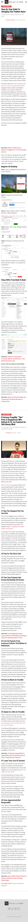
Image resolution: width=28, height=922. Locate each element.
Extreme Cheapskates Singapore (12, 884)
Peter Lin (9, 433)
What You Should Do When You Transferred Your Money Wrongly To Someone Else (13, 399)
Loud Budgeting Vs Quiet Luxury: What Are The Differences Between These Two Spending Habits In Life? (14, 635)
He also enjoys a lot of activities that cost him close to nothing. (13, 724)
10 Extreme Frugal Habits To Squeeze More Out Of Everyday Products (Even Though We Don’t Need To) (13, 755)
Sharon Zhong (10, 20)
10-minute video (8, 485)
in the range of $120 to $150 (13, 771)
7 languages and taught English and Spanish (12, 527)
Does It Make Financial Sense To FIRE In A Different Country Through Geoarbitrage (14, 878)
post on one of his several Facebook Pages (14, 472)
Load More (14, 895)
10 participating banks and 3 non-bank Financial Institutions (13, 85)
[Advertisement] (14, 136)
